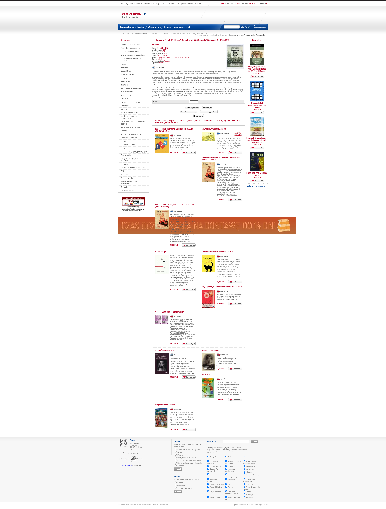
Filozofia (124, 67)
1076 (165, 50)
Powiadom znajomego (188, 112)
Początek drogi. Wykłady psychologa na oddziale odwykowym (256, 140)
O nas (121, 4)
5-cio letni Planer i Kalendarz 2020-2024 (219, 252)
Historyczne (232, 466)
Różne (123, 171)
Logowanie (250, 35)
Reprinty (124, 164)
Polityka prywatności (138, 504)
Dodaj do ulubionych (160, 504)
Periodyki (124, 131)
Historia (124, 78)
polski (160, 59)
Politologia (249, 484)
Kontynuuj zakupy (192, 108)
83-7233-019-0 (162, 55)
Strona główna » (136, 33)
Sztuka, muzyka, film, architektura (129, 183)
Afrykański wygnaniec (164, 350)
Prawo (123, 148)
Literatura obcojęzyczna (130, 102)
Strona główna (127, 27)
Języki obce (125, 85)
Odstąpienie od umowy (185, 4)
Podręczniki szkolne (129, 138)
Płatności (172, 4)
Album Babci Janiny (210, 350)
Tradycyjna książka (184, 488)
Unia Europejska (127, 191)
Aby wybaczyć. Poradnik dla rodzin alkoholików (222, 287)
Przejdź (263, 4)
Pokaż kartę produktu (209, 112)
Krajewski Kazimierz (165, 57)
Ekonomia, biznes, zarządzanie (133, 55)
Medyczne (250, 469)
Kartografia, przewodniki (131, 88)
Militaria (124, 109)
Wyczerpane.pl (127, 465)
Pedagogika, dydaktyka (130, 127)
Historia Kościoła (216, 466)
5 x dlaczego (160, 252)
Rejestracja (260, 35)
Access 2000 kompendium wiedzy (169, 312)
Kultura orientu (127, 92)
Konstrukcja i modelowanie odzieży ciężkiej (257, 105)
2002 (165, 54)
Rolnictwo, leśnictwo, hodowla (133, 168)
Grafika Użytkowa (128, 74)
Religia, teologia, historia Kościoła (189, 463)
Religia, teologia (215, 492)
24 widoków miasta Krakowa (214, 129)
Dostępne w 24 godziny (131, 45)
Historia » (145, 33)
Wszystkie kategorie (217, 457)
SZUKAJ (244, 27)
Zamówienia (138, 4)
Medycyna (125, 106)
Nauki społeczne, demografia (251, 476)
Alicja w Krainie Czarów (165, 405)
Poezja (124, 141)
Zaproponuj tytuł (182, 27)
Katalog (140, 27)
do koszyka (207, 108)
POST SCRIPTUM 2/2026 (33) (256, 174)
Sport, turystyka (127, 178)
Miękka (162, 63)
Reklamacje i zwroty (151, 4)
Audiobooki (181, 485)
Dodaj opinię (198, 116)
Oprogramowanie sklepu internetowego (247, 505)
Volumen (167, 61)
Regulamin (129, 4)
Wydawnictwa (154, 27)
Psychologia (126, 155)
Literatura (125, 99)
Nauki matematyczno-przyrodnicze (130, 117)
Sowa (132, 440)
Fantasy (124, 64)
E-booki (180, 483)
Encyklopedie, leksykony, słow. (249, 462)
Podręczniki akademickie (131, 134)
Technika (124, 187)
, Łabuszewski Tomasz (181, 57)
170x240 (162, 52)
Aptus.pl (265, 505)
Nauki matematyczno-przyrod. (233, 476)
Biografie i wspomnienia (131, 48)
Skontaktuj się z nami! (237, 35)
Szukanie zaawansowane (260, 27)
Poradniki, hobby (128, 145)
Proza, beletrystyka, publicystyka (134, 152)
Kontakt (198, 4)
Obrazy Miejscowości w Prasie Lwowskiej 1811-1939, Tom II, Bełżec (257, 69)
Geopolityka (126, 71)
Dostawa (164, 4)
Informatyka (125, 81)
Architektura (232, 457)
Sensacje (124, 175)
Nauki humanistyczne (129, 113)
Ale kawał (206, 375)
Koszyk (167, 27)
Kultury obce (126, 95)
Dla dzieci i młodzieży (130, 51)
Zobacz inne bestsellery (257, 186)
